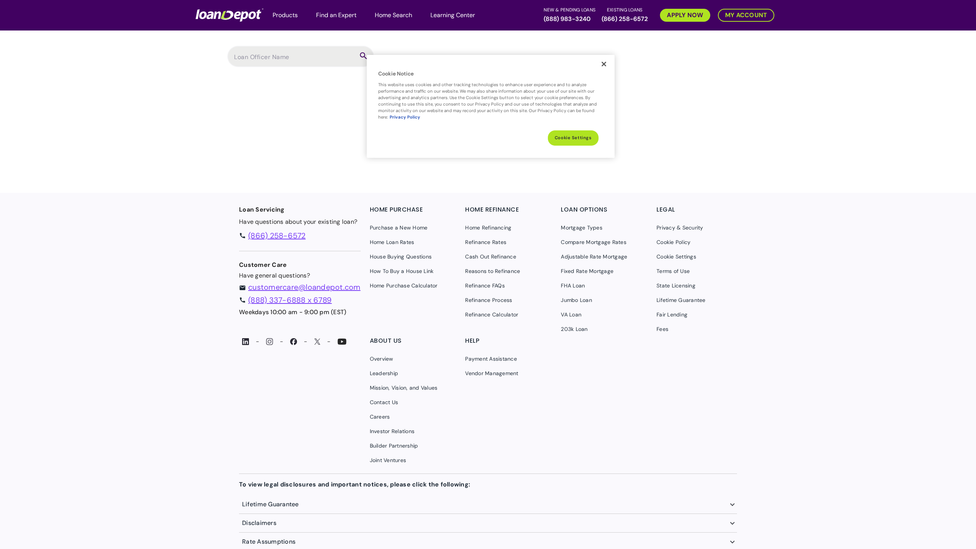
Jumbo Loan (576, 300)
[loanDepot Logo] (229, 14)
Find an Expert (336, 15)
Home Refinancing (488, 227)
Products (285, 15)
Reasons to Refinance (492, 271)
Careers (380, 416)
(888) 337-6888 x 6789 (290, 300)
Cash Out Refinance (490, 256)
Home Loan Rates (392, 242)
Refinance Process (488, 300)
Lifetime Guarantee (681, 300)
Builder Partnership (394, 445)
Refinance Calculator (491, 314)
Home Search (393, 15)
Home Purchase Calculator (404, 285)
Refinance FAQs (485, 285)
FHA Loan (573, 285)
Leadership (384, 373)
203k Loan (574, 329)
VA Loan (571, 314)
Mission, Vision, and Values (404, 387)
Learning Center (452, 15)
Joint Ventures (388, 460)
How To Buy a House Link (402, 271)
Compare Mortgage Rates (593, 242)
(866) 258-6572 (625, 19)
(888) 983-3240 (567, 19)
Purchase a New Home (399, 227)
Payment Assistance (491, 358)
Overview (381, 358)
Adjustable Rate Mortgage (594, 256)
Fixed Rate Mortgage (587, 271)
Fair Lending (672, 314)
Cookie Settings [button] (676, 256)
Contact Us (384, 402)
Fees (662, 329)
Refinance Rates (485, 242)
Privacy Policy (405, 117)
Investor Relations (392, 431)
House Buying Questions (401, 256)
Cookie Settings (573, 138)
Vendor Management (491, 373)
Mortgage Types (581, 227)
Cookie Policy (673, 242)
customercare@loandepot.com (304, 287)
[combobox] (294, 60)
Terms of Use (673, 271)
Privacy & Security (680, 227)
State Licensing (676, 285)
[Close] (604, 64)
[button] (681, 14)
